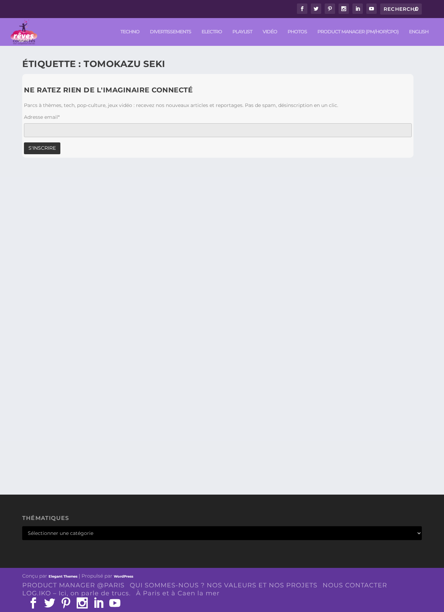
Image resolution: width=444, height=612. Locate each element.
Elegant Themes (63, 576)
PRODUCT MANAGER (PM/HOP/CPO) (358, 32)
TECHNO (129, 32)
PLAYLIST (242, 32)
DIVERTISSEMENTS (170, 32)
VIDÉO (270, 32)
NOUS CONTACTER (355, 585)
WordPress (123, 576)
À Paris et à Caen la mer (178, 593)
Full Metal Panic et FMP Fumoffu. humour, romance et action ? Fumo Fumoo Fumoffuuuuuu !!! (196, 441)
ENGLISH (418, 32)
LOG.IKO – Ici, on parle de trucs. (76, 593)
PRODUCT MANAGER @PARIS (73, 585)
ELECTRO (212, 32)
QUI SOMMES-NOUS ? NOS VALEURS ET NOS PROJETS (223, 585)
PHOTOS (297, 32)
